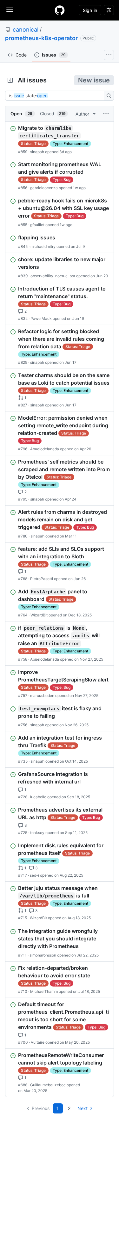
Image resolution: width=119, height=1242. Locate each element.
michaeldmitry (43, 246)
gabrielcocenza (44, 187)
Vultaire (37, 1042)
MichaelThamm (44, 991)
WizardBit (39, 615)
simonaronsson (43, 955)
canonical (25, 29)
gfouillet (37, 224)
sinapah (37, 151)
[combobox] (56, 95)
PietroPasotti (41, 578)
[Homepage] (60, 10)
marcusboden (42, 695)
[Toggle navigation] (10, 10)
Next (82, 1108)
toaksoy (37, 832)
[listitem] (59, 140)
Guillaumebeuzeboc (48, 1085)
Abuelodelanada (44, 449)
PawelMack (41, 318)
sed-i (34, 875)
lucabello (38, 797)
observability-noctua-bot (52, 275)
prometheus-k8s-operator (41, 38)
